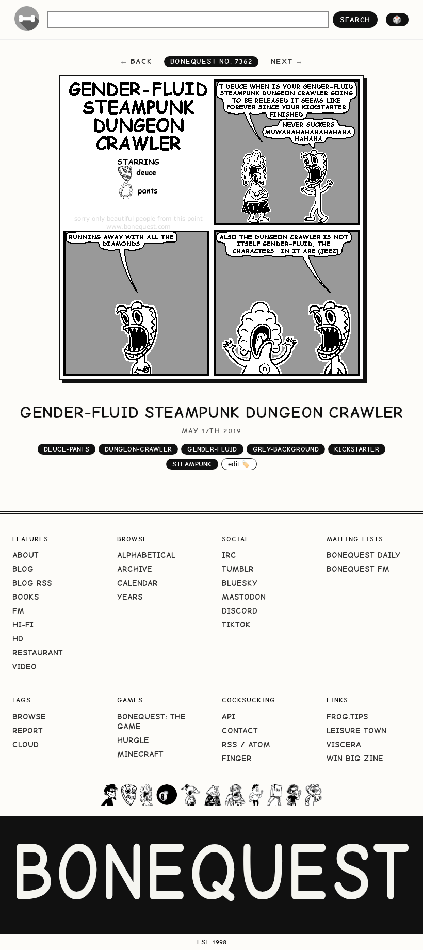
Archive (134, 569)
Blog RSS (32, 583)
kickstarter (356, 449)
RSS (229, 744)
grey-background (286, 449)
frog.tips (347, 716)
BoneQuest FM (358, 569)
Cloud (25, 744)
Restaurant (37, 652)
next (281, 61)
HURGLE (133, 740)
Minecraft (140, 754)
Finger (237, 758)
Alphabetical (146, 555)
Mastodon (244, 597)
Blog (23, 569)
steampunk (192, 464)
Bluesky (239, 583)
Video (24, 666)
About (25, 555)
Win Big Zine (355, 758)
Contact (240, 730)
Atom (259, 744)
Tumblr (238, 569)
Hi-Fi (23, 625)
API (228, 716)
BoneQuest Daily (363, 555)
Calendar (137, 583)
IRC (229, 555)
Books (25, 597)
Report (27, 730)
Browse (29, 716)
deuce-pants (66, 449)
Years (130, 597)
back (141, 61)
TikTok (236, 625)
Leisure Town (356, 730)
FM (18, 611)
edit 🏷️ (239, 464)
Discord (239, 611)
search (355, 19)
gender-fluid (212, 449)
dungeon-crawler (138, 449)
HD (17, 638)
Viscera (344, 744)
